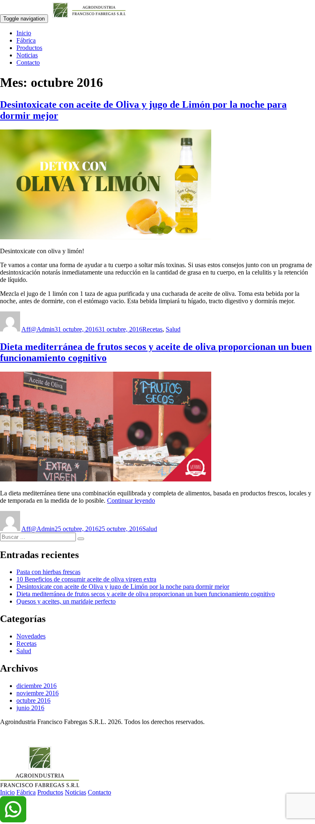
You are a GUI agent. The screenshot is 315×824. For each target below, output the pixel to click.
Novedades (31, 636)
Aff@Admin (38, 329)
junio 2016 (30, 707)
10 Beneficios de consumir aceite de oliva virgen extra (86, 579)
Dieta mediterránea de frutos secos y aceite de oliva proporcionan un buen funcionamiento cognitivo (145, 593)
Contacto (28, 62)
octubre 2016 (33, 700)
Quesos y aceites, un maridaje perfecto (66, 601)
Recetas (152, 329)
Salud (173, 329)
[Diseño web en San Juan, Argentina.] (5, 735)
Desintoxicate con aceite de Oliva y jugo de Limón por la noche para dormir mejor (122, 586)
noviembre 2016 (37, 693)
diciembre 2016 (36, 685)
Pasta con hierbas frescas (48, 571)
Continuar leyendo (131, 500)
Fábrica (26, 40)
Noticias (27, 55)
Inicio (23, 33)
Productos (29, 47)
